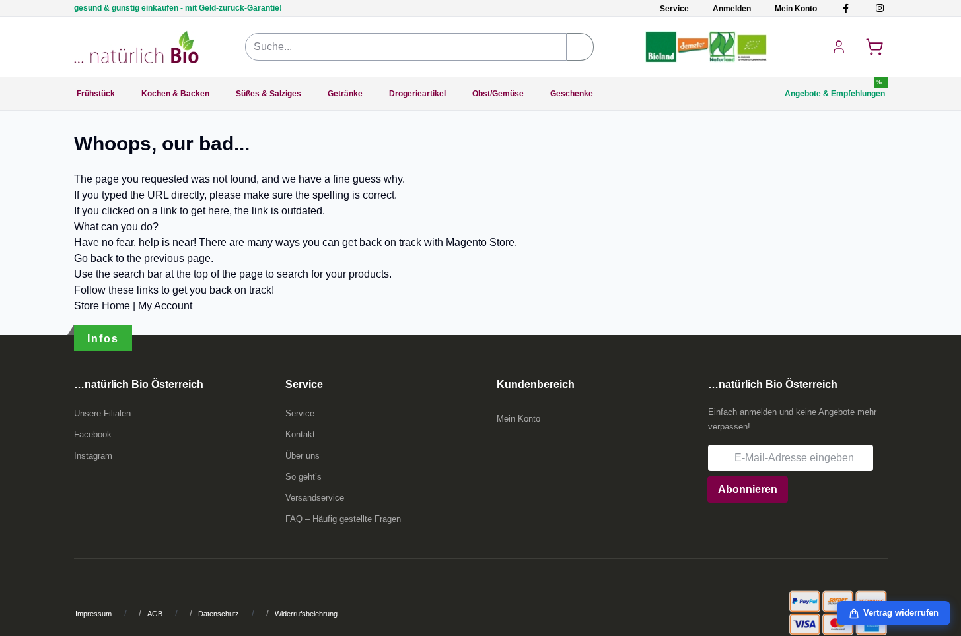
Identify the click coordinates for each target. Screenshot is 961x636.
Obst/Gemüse (498, 93)
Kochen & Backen (175, 93)
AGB (154, 614)
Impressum (93, 614)
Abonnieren (747, 489)
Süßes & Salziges (268, 93)
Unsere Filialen (102, 413)
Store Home (102, 305)
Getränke (345, 93)
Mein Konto (796, 8)
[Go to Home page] (136, 46)
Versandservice (314, 498)
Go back (93, 258)
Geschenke (571, 93)
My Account (165, 305)
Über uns (302, 456)
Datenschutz (218, 614)
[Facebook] (845, 8)
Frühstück (96, 93)
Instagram (93, 456)
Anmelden (732, 8)
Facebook (93, 434)
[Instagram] (879, 8)
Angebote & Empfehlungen (835, 93)
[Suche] (580, 47)
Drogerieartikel (417, 93)
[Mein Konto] (839, 47)
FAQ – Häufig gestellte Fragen (343, 519)
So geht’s (303, 477)
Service (674, 8)
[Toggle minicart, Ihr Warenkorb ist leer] (874, 47)
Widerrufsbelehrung (306, 614)
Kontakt (300, 434)
